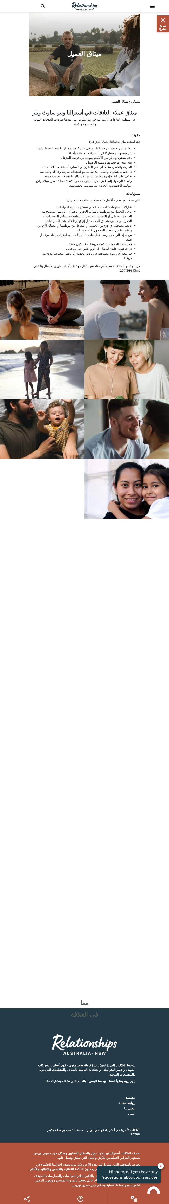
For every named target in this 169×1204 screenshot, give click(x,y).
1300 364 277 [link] (130, 271)
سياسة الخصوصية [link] (81, 185)
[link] (154, 6)
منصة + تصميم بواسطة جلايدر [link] (65, 1130)
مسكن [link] (135, 101)
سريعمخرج (163, 27)
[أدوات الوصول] (134, 1199)
